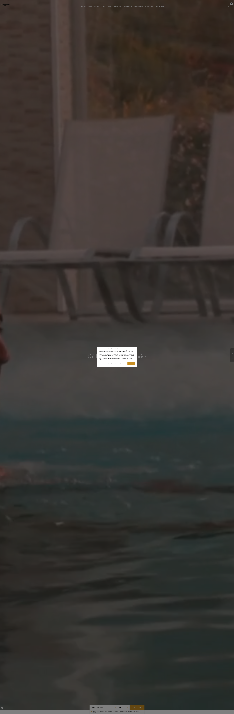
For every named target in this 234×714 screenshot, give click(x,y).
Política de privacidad (123, 351)
